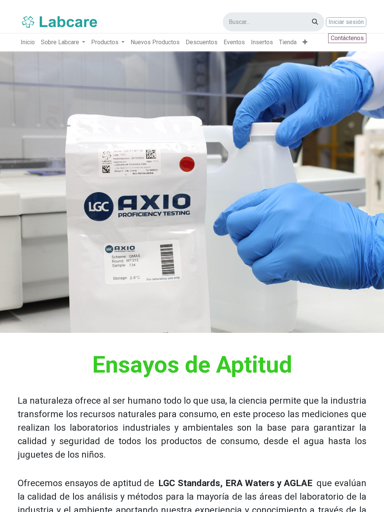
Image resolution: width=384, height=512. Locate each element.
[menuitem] (28, 42)
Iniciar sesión (346, 21)
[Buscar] (315, 21)
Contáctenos (347, 38)
